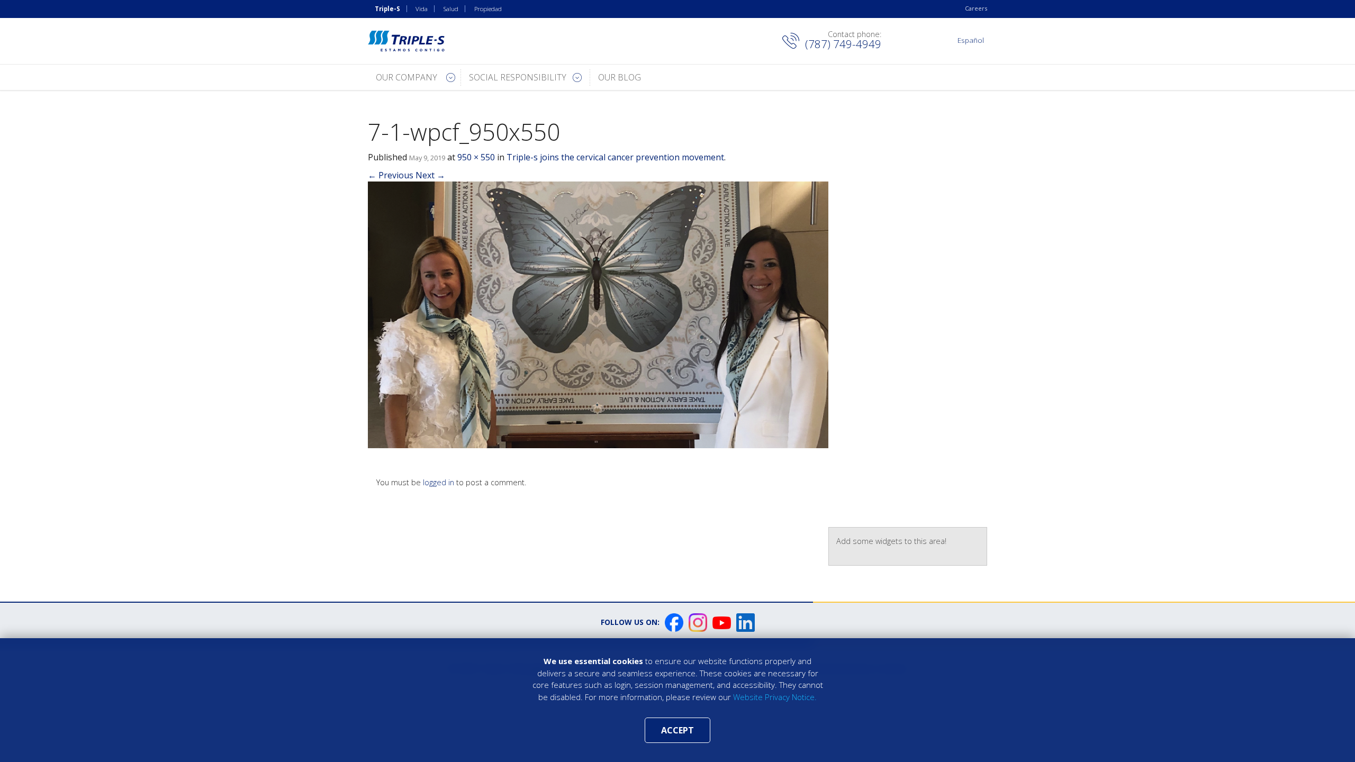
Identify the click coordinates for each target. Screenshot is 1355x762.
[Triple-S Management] (406, 41)
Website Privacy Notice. (775, 697)
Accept (677, 730)
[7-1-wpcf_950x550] (598, 314)
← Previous (390, 175)
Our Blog (619, 77)
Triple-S (387, 9)
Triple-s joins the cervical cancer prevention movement (615, 157)
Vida (421, 9)
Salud (451, 9)
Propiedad (488, 9)
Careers (976, 8)
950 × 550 (476, 157)
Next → (430, 175)
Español (970, 40)
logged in (438, 482)
